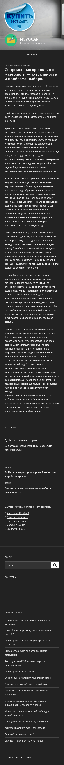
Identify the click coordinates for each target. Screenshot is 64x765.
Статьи (12, 427)
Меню (34, 53)
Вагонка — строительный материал (24, 740)
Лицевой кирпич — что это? (19, 734)
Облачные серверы (17, 520)
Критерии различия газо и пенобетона (25, 727)
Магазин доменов (16, 524)
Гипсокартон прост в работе (19, 671)
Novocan (29, 39)
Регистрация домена (17, 517)
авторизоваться (13, 449)
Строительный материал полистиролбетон (28, 677)
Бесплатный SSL (16, 528)
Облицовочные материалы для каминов (26, 721)
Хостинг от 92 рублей (18, 513)
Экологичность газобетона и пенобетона (26, 684)
